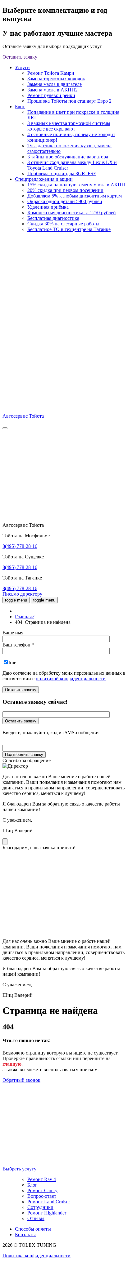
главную (11, 1064)
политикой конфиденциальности (71, 678)
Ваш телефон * (18, 644)
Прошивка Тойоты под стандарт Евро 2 (69, 101)
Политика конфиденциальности (36, 1255)
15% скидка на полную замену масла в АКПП (76, 184)
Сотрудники (40, 1207)
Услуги (22, 67)
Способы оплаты (33, 1229)
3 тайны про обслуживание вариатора (67, 156)
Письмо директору (22, 594)
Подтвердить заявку (24, 754)
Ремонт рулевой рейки (51, 95)
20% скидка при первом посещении (65, 190)
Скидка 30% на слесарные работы (63, 223)
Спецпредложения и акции (44, 179)
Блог (20, 106)
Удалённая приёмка (48, 207)
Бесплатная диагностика (53, 218)
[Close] (4, 841)
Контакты (25, 1234)
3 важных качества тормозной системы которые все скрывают (68, 126)
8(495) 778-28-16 (19, 546)
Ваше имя (12, 632)
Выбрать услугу (19, 1168)
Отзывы (35, 1218)
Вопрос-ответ (41, 1196)
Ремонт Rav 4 (41, 1179)
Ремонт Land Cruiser (48, 1201)
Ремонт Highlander (46, 1212)
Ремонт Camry (42, 1190)
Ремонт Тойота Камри (50, 73)
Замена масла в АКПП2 (52, 89)
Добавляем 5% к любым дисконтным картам (74, 195)
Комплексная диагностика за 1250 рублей (71, 212)
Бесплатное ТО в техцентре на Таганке (69, 229)
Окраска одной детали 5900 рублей (64, 201)
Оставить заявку (19, 57)
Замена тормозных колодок (56, 78)
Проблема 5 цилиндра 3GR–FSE (61, 173)
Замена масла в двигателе (54, 84)
